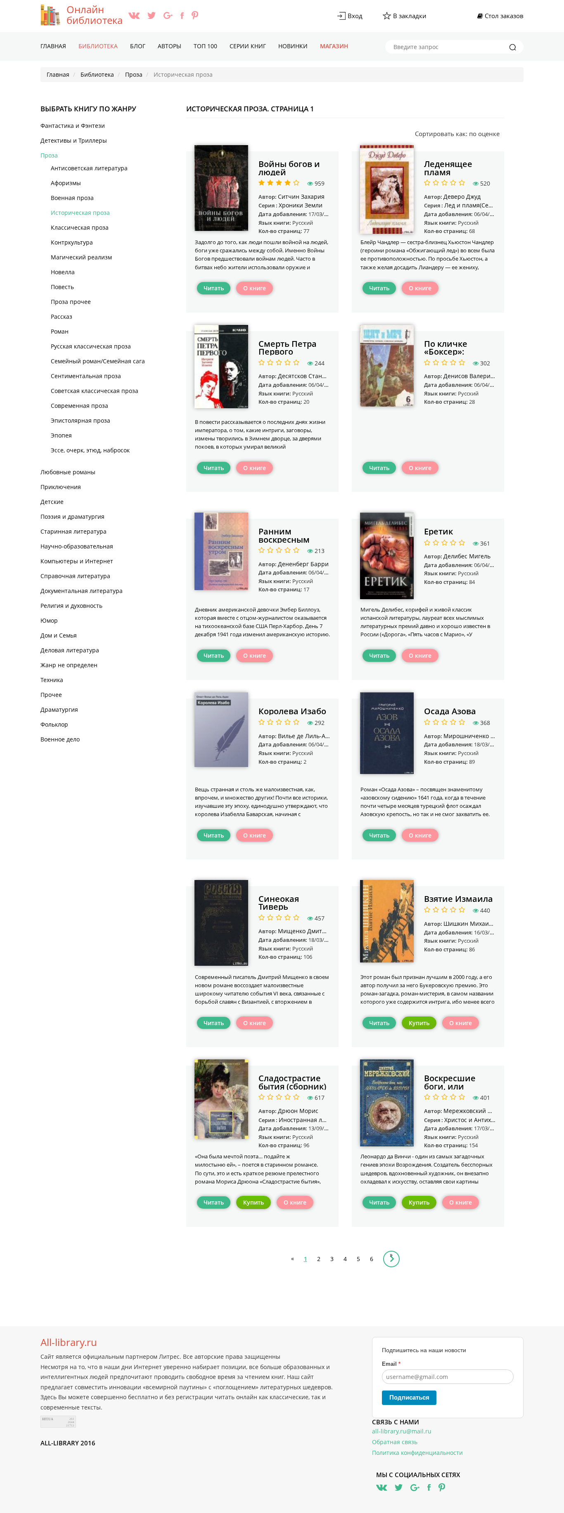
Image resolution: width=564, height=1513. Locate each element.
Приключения (60, 487)
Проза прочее (71, 302)
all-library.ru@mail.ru (401, 1431)
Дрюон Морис (298, 1111)
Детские (52, 502)
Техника (51, 680)
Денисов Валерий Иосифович (485, 376)
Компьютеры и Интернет (76, 561)
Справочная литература (75, 576)
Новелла (63, 272)
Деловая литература (69, 650)
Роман (60, 331)
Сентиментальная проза (86, 376)
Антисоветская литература (89, 168)
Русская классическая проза (91, 346)
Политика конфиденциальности (417, 1453)
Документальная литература (81, 591)
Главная (53, 46)
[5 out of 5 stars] (295, 183)
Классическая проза (80, 227)
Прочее (51, 695)
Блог (137, 46)
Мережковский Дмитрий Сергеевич (494, 1111)
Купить (419, 1023)
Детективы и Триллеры (73, 140)
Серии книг (248, 46)
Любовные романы (67, 472)
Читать (214, 288)
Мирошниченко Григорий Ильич (490, 736)
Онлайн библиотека (94, 15)
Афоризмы (66, 183)
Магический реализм (81, 257)
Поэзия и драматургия (72, 516)
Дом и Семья (58, 635)
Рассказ (61, 316)
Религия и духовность (71, 605)
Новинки (293, 46)
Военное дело (60, 739)
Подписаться (409, 1397)
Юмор (49, 620)
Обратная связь (394, 1442)
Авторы (169, 46)
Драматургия (59, 709)
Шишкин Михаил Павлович (482, 923)
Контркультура (72, 242)
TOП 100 (205, 46)
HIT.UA (47, 1419)
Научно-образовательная (76, 546)
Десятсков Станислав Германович (326, 376)
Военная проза (72, 198)
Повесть (62, 287)
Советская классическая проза (94, 391)
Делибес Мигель (467, 556)
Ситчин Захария (301, 196)
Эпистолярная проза (80, 420)
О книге (254, 288)
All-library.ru (68, 1342)
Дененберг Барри (303, 564)
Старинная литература (73, 531)
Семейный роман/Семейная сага (98, 361)
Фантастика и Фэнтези (72, 125)
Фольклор (54, 724)
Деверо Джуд (462, 196)
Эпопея (61, 435)
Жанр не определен (68, 665)
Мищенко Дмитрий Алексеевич (323, 931)
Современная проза (79, 405)
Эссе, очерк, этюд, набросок (90, 450)
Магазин (334, 46)
